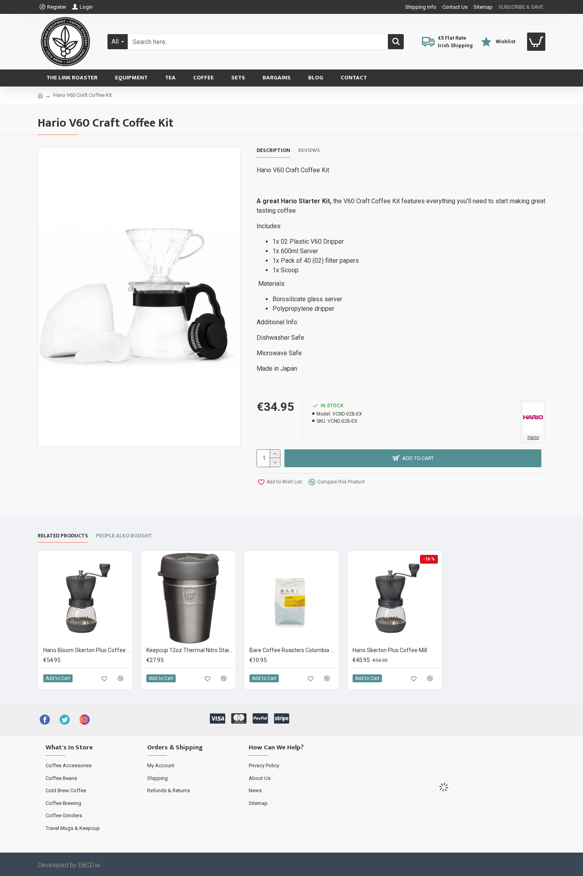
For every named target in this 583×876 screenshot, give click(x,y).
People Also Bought (124, 536)
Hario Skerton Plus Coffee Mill (390, 650)
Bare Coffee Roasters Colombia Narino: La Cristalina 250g (293, 650)
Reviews (309, 151)
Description (273, 151)
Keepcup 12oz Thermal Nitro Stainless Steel (190, 650)
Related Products (63, 536)
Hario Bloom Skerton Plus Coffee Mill (86, 650)
